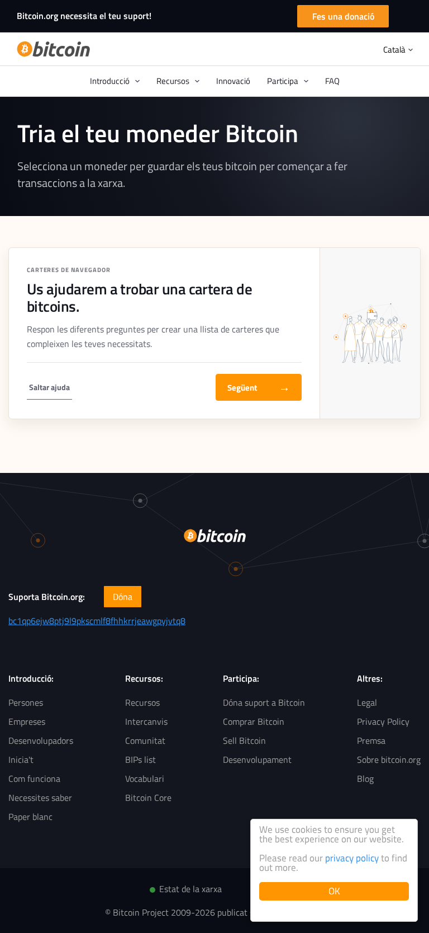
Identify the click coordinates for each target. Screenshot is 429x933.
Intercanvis (146, 721)
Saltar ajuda (49, 387)
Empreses (26, 721)
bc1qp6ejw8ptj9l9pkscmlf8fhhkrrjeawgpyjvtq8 (96, 620)
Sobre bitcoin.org (389, 759)
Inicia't (21, 759)
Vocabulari (144, 778)
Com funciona (34, 778)
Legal (367, 702)
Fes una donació (343, 16)
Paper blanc (30, 816)
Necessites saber (40, 797)
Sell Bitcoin (244, 740)
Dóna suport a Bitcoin (264, 702)
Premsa (371, 740)
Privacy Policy (383, 721)
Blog (365, 778)
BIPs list (140, 759)
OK (334, 891)
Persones (25, 702)
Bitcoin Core (148, 797)
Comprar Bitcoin (253, 721)
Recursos (142, 702)
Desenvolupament (257, 759)
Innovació (233, 80)
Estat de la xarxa (190, 889)
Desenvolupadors (40, 740)
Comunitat (145, 740)
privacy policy (352, 858)
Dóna (122, 596)
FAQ (332, 80)
